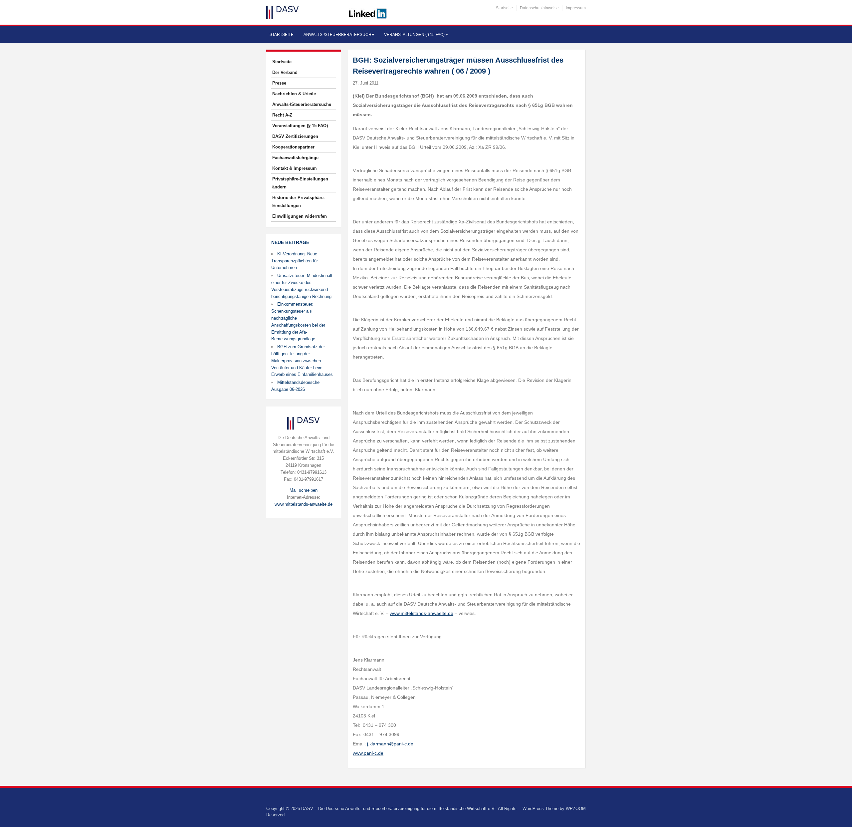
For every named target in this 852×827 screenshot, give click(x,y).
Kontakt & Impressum (294, 168)
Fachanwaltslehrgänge (295, 157)
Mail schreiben (304, 490)
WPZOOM (576, 808)
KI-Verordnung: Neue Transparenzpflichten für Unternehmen (294, 260)
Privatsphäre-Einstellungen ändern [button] (300, 182)
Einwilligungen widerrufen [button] (299, 216)
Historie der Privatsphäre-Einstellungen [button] (298, 201)
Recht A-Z (282, 115)
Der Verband (285, 72)
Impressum (576, 8)
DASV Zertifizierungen (295, 136)
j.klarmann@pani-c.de (390, 743)
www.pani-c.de (368, 753)
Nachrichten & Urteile (294, 93)
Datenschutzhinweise (539, 8)
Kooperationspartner (293, 146)
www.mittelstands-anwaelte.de (303, 504)
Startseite (504, 8)
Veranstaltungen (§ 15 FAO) (416, 34)
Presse (279, 83)
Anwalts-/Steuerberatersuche (339, 34)
